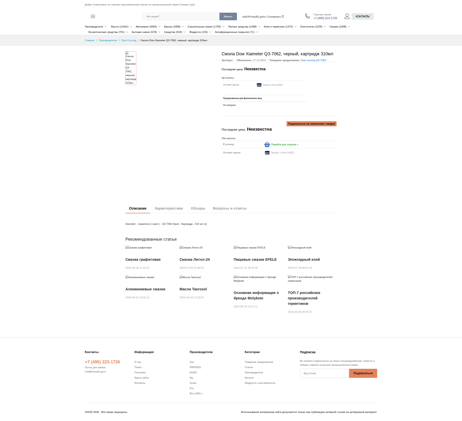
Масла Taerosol (193, 289)
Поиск (137, 367)
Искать (228, 16)
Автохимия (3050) (146, 26)
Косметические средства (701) (106, 32)
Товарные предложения (259, 361)
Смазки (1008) (338, 26)
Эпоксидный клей (304, 259)
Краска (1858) (172, 26)
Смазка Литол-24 (195, 259)
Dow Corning (128, 40)
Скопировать (274, 17)
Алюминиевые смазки (145, 289)
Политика (140, 372)
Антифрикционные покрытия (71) (234, 32)
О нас (137, 361)
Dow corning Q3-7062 (313, 60)
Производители (94, 26)
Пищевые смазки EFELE (255, 259)
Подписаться (363, 373)
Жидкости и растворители (260, 382)
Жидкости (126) (198, 32)
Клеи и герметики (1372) (278, 26)
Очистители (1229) (311, 26)
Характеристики (168, 208)
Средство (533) (173, 32)
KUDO (193, 372)
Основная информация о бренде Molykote (256, 295)
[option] (130, 68)
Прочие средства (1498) (242, 26)
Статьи (249, 367)
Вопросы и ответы (230, 208)
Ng (191, 377)
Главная (90, 40)
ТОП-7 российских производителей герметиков (304, 298)
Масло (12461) (119, 26)
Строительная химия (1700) (204, 26)
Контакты (363, 16)
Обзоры (198, 208)
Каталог (249, 377)
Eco (192, 388)
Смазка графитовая (143, 259)
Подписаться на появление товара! (311, 123)
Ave (192, 361)
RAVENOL (195, 367)
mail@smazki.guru (253, 16)
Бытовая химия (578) (144, 32)
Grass (193, 382)
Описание (138, 208)
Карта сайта (141, 377)
